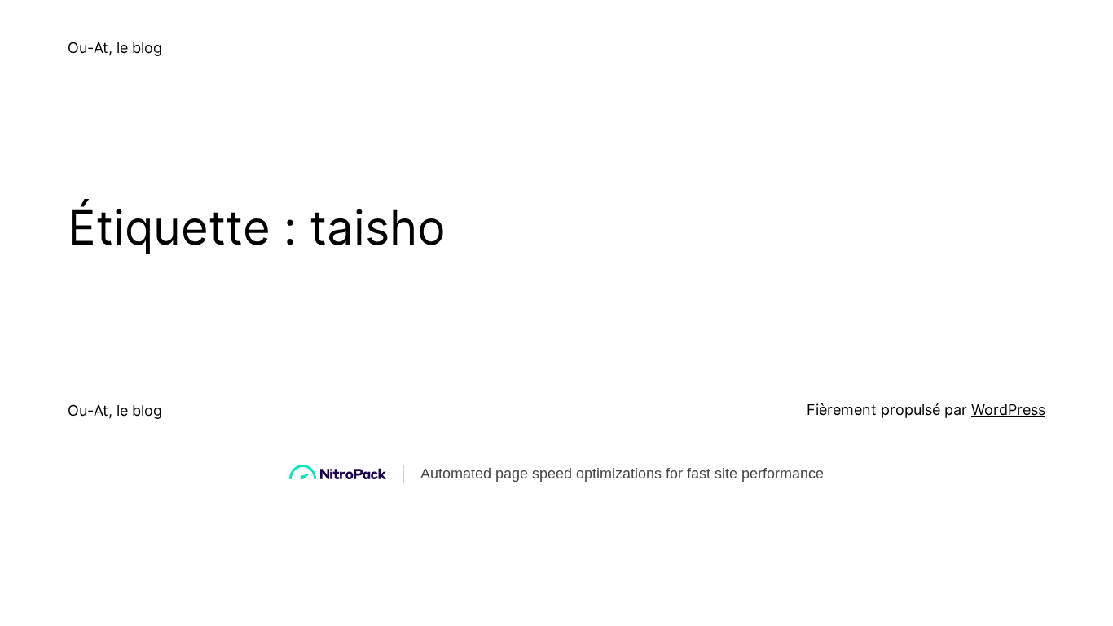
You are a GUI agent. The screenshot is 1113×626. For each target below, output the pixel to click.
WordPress (1008, 409)
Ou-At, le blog (115, 47)
